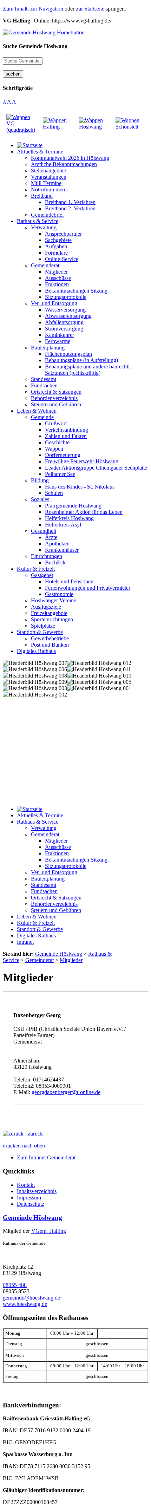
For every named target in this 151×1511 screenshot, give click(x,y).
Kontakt (26, 1185)
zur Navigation (46, 9)
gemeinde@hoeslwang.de (31, 1298)
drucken (12, 1146)
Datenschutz (30, 1204)
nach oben (33, 1146)
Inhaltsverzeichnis (37, 1191)
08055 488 (15, 1285)
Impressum (29, 1198)
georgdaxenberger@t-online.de (66, 1092)
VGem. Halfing (48, 1231)
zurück (33, 1134)
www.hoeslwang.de (25, 1304)
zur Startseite (90, 9)
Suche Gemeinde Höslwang (35, 46)
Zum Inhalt (15, 9)
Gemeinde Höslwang (32, 1217)
